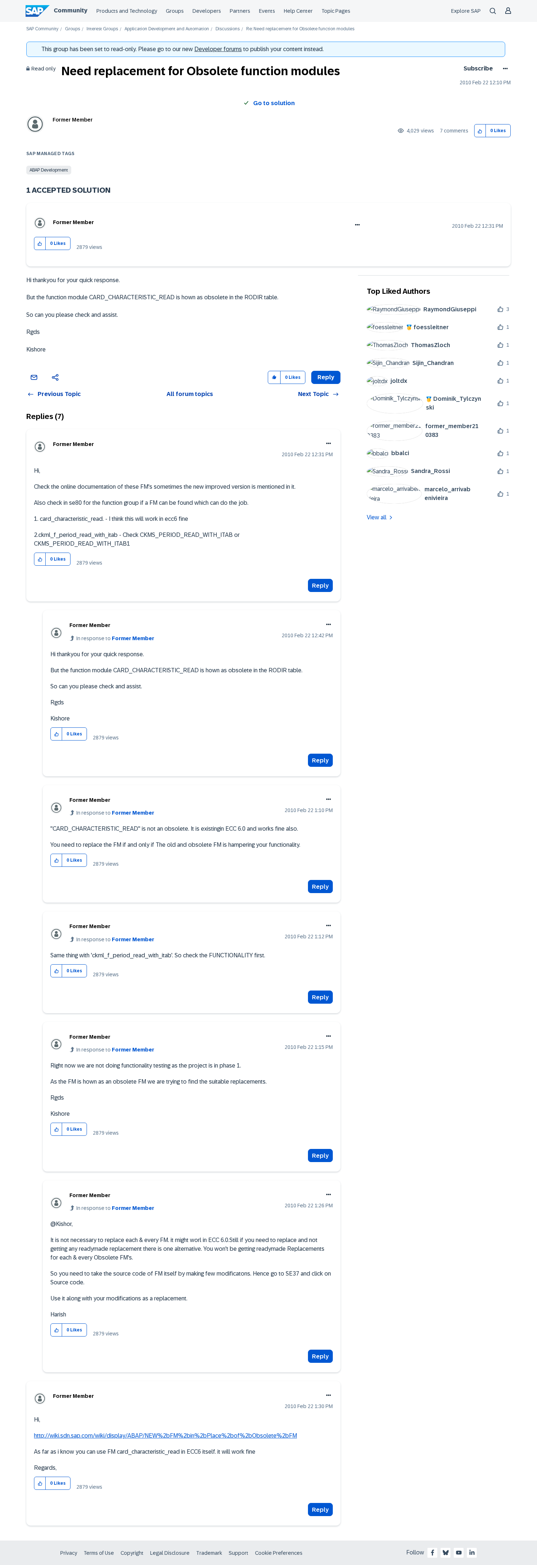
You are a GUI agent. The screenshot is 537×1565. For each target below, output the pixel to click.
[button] (480, 130)
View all (376, 517)
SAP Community (42, 29)
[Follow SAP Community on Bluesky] (446, 1553)
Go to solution (274, 103)
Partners (240, 11)
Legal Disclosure (170, 1553)
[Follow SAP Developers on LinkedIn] (472, 1553)
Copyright (132, 1553)
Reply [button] (325, 377)
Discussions (228, 29)
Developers (207, 11)
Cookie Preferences (278, 1553)
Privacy (68, 1553)
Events (267, 11)
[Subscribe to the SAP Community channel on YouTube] (459, 1553)
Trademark (209, 1553)
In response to (115, 638)
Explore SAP (466, 11)
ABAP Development (49, 170)
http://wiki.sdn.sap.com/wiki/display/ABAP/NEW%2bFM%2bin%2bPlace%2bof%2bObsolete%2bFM (165, 1436)
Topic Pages (335, 11)
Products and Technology (126, 11)
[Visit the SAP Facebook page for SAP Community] (432, 1553)
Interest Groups (102, 29)
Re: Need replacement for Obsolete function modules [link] (300, 29)
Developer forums (218, 49)
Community (70, 10)
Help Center (298, 11)
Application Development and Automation (167, 29)
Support (238, 1553)
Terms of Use (99, 1553)
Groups (175, 11)
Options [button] (504, 68)
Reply (320, 585)
